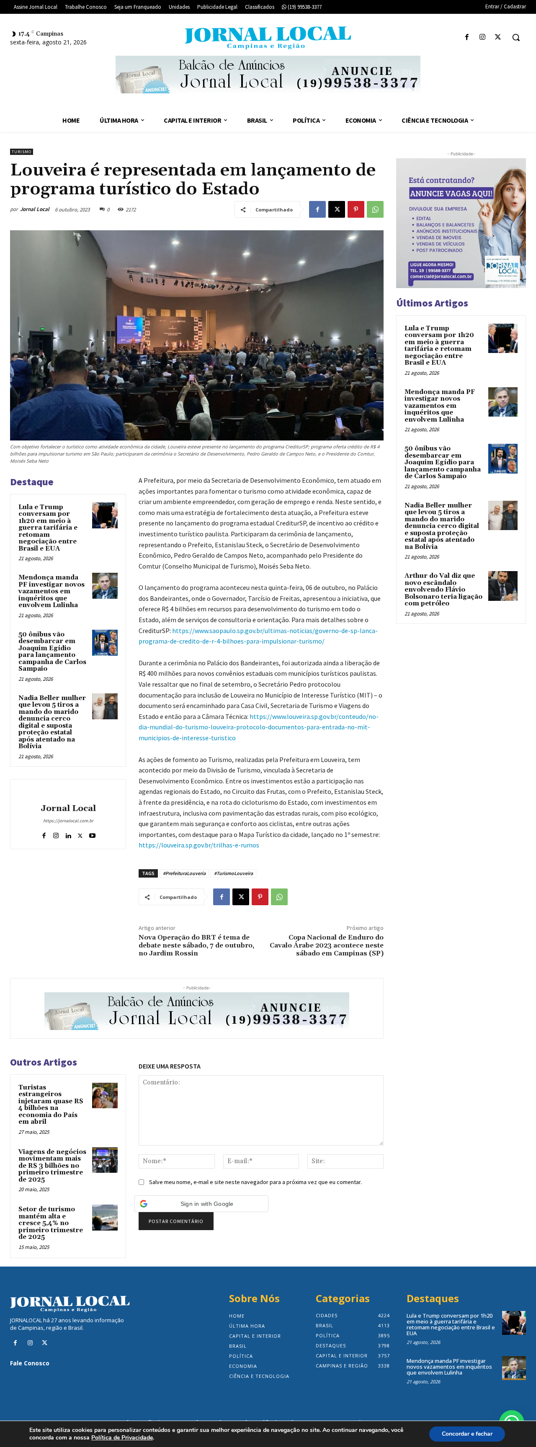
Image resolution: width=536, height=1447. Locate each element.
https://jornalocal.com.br (68, 821)
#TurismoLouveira (233, 873)
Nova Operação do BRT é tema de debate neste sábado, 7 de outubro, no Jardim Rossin (196, 945)
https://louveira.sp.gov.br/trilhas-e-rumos (199, 845)
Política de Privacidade (122, 1438)
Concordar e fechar (467, 1434)
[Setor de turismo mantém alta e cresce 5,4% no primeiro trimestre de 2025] (105, 1218)
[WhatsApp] (375, 209)
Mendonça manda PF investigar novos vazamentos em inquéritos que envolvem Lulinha (51, 591)
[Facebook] (466, 37)
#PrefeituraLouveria (184, 873)
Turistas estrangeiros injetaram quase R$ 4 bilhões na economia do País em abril (50, 1105)
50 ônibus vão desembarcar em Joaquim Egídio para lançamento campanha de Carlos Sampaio (52, 652)
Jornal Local (34, 209)
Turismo (21, 151)
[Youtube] (92, 834)
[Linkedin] (68, 834)
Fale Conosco (29, 1363)
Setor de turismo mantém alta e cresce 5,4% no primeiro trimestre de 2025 (50, 1223)
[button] (516, 37)
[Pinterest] (356, 209)
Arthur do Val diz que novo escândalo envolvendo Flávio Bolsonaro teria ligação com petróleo (443, 590)
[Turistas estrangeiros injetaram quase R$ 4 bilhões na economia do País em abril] (105, 1096)
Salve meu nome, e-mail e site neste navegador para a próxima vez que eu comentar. (255, 1182)
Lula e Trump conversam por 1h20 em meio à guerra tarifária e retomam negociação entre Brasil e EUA (47, 528)
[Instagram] (482, 37)
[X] (498, 37)
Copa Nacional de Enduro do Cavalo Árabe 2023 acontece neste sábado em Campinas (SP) (327, 945)
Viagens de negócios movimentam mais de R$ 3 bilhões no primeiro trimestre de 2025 (52, 1166)
